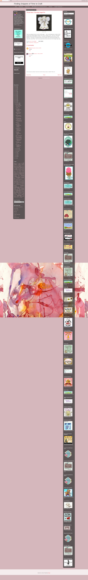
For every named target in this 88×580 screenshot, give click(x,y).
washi (21, 197)
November (17, 104)
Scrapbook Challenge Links (58, 6)
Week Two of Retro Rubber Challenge (19, 137)
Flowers (15, 174)
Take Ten (23, 192)
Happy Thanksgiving (19, 135)
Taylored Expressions (17, 193)
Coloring (15, 169)
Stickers (20, 192)
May (16, 155)
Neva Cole (30, 53)
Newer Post (29, 74)
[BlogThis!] (39, 41)
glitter (21, 174)
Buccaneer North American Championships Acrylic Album (18, 129)
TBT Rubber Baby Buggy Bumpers (18, 119)
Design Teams (21, 6)
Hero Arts (20, 176)
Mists (23, 180)
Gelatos (18, 174)
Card (19, 166)
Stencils (17, 191)
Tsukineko (19, 195)
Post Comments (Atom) (46, 78)
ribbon (20, 187)
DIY (18, 172)
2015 (16, 100)
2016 (16, 99)
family (21, 173)
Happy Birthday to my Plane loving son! (18, 116)
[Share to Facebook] (41, 41)
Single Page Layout (17, 189)
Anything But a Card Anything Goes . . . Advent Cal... (19, 140)
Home (16, 6)
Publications (50, 6)
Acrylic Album (20, 163)
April (16, 156)
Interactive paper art (19, 179)
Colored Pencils (31, 42)
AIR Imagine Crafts (19, 164)
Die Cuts (21, 170)
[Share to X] (40, 41)
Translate (71, 14)
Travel (15, 195)
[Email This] (38, 41)
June (17, 153)
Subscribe (19, 62)
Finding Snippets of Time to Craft (28, 4)
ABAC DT (16, 163)
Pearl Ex (15, 182)
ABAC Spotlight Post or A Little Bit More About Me (39, 6)
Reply (30, 50)
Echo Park (18, 173)
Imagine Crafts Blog (17, 214)
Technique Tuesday (17, 194)
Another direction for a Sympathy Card (19, 121)
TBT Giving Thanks (18, 105)
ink (14, 179)
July (16, 152)
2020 (16, 94)
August (17, 151)
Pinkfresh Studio (19, 182)
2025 (16, 87)
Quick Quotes (22, 184)
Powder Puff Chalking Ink (19, 183)
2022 (16, 91)
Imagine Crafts (20, 177)
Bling (15, 166)
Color (17, 168)
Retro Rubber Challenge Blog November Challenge (18, 125)
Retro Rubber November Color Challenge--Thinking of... (18, 110)
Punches (18, 184)
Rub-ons (23, 187)
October (17, 148)
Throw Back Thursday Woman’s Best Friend (18, 133)
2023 (16, 90)
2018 (16, 96)
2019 (16, 95)
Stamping (35, 42)
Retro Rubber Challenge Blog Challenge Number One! (18, 145)
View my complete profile (17, 25)
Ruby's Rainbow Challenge (19, 188)
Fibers (23, 173)
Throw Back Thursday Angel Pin (18, 142)
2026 (16, 86)
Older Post (59, 74)
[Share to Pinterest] (42, 41)
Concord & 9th (19, 169)
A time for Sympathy (17, 123)
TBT (37, 42)
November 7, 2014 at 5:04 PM (38, 53)
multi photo (16, 181)
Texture (22, 194)
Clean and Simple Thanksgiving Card (18, 113)
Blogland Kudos (27, 6)
